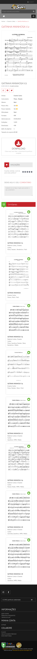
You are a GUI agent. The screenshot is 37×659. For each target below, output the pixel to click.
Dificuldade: (4, 112)
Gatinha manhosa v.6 (15, 527)
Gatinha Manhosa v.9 (15, 480)
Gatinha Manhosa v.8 (15, 574)
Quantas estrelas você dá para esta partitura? (12, 172)
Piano (15, 99)
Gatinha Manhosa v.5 (15, 337)
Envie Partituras (6, 636)
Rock (15, 102)
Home (3, 21)
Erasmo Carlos (11, 21)
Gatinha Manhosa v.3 (15, 243)
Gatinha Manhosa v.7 (15, 433)
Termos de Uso (5, 617)
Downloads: (4, 125)
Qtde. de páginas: (6, 129)
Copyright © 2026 (6, 648)
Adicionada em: (5, 119)
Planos (3, 632)
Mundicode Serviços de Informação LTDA (22, 650)
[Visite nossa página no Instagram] (3, 592)
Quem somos (5, 613)
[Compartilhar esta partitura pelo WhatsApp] (3, 90)
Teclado (20, 99)
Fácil (15, 112)
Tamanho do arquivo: (7, 132)
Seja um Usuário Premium (8, 634)
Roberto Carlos (11, 245)
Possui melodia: (5, 109)
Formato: (4, 115)
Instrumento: (5, 99)
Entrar (3, 625)
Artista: (3, 95)
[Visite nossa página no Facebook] (8, 592)
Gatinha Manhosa (14, 293)
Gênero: (3, 102)
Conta (30, 2)
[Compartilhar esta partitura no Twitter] (12, 90)
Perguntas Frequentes (8, 615)
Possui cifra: (4, 105)
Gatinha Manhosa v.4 (15, 383)
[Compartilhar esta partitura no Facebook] (7, 90)
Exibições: (4, 122)
